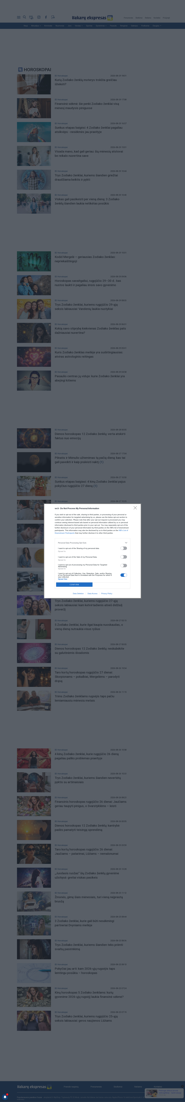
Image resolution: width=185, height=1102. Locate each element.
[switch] (123, 548)
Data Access (92, 593)
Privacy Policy (106, 593)
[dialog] (92, 551)
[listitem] (92, 542)
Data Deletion (78, 593)
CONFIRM (74, 585)
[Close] (136, 508)
